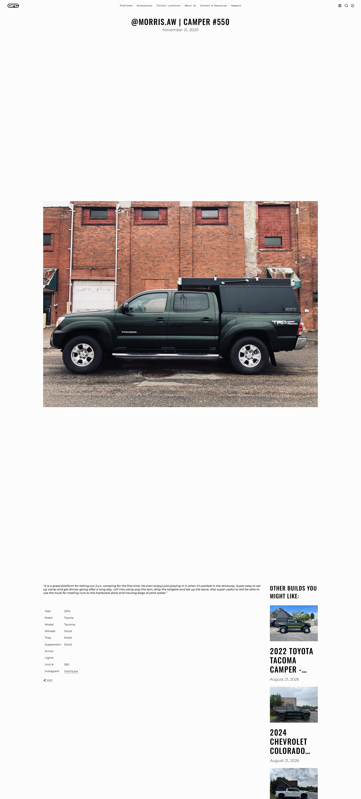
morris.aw (71, 671)
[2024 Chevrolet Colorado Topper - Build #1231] (294, 705)
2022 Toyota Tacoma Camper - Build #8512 (291, 660)
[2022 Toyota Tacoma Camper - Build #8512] (294, 623)
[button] (126, 5)
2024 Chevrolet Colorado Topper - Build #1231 (291, 741)
